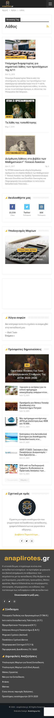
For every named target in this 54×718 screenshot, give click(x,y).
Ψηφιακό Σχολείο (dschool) (15, 635)
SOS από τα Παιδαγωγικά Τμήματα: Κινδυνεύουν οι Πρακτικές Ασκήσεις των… (32, 468)
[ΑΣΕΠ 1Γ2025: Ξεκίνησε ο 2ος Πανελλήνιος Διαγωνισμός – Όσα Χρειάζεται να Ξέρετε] (11, 453)
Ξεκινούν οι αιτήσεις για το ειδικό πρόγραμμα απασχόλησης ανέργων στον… (33, 389)
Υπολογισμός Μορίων (27, 250)
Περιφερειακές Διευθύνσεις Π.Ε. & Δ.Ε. (20, 649)
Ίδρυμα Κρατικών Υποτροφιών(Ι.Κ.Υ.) (19, 625)
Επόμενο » (10, 336)
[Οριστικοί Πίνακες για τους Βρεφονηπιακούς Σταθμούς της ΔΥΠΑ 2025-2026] (27, 368)
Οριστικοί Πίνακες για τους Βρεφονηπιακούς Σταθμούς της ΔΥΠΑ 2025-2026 (27, 374)
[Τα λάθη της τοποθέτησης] (20, 108)
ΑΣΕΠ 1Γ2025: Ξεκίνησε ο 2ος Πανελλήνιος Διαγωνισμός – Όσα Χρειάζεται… (33, 452)
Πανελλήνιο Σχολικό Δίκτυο (15, 640)
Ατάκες (5, 682)
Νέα (27, 365)
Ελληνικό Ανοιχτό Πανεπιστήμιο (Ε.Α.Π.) (20, 630)
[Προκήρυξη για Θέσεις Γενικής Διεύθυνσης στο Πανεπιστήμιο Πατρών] (11, 406)
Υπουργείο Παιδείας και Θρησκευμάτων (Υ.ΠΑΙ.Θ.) (25, 615)
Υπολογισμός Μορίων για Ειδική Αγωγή (20, 667)
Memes (9, 117)
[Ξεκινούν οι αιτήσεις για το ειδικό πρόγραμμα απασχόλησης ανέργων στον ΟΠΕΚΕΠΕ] (11, 390)
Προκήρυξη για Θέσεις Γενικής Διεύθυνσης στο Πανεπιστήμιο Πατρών (34, 405)
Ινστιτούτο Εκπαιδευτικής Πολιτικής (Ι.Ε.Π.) (22, 620)
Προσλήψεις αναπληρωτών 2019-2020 (20, 696)
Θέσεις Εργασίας (10, 672)
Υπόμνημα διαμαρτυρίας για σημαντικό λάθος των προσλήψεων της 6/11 (26, 66)
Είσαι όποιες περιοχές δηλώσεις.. (18, 691)
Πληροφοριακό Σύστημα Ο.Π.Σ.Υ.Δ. (18, 645)
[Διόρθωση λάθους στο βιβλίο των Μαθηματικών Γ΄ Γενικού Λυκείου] (20, 144)
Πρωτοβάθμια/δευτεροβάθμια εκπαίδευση (16, 58)
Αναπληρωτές (34, 711)
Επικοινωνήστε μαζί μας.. (27, 595)
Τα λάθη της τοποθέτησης (20, 122)
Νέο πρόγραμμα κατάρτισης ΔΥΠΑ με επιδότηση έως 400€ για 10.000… (33, 421)
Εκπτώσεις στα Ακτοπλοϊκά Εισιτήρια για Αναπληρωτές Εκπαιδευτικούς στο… (33, 436)
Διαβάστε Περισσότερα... (27, 534)
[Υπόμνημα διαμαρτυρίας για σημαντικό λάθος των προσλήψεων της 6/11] (20, 49)
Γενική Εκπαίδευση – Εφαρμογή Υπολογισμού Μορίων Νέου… (27, 257)
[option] (27, 251)
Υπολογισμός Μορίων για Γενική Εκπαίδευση (23, 662)
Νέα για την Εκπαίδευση (13, 677)
